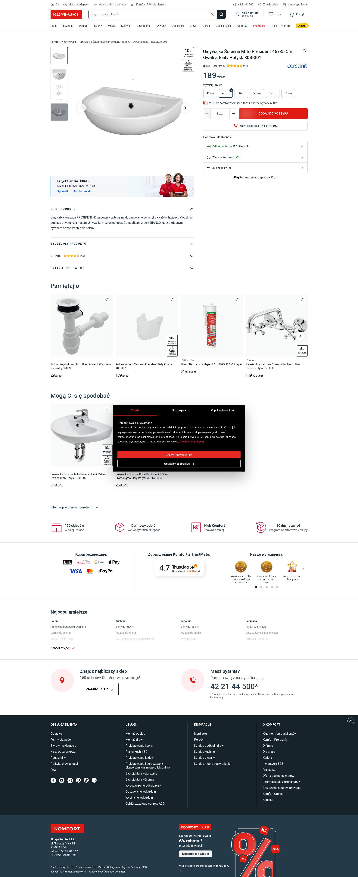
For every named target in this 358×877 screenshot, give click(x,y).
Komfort (56, 41)
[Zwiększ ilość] (233, 113)
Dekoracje (178, 25)
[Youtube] (61, 780)
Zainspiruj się (223, 25)
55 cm (272, 93)
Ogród (206, 25)
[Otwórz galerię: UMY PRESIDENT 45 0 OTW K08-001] (133, 108)
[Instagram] (70, 780)
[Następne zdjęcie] (185, 107)
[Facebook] (53, 780)
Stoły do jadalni (190, 626)
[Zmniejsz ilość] (207, 113)
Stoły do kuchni (125, 626)
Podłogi (83, 25)
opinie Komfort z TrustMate (185, 554)
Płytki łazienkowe (256, 626)
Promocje (259, 25)
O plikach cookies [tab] (223, 410)
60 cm (288, 93)
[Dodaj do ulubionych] (305, 51)
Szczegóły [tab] (179, 410)
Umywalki (70, 41)
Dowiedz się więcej (192, 441)
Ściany (98, 25)
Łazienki (68, 25)
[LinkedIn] (94, 780)
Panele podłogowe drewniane (68, 626)
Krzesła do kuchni (126, 632)
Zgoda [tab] (135, 410)
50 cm (241, 93)
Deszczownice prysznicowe (262, 632)
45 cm (210, 93)
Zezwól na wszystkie (179, 454)
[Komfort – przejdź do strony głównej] (67, 828)
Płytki (54, 25)
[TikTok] (86, 780)
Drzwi (193, 25)
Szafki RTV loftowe (62, 638)
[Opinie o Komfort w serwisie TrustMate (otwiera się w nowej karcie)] (179, 568)
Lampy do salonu (61, 632)
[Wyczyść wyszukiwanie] (212, 14)
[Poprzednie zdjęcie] (81, 107)
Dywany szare (189, 638)
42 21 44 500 (245, 4)
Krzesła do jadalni (191, 632)
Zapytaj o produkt (258, 125)
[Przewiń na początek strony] (350, 721)
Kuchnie (126, 25)
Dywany (161, 25)
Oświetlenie (144, 25)
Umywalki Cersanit (257, 638)
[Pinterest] (78, 780)
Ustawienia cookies (177, 463)
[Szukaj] (221, 14)
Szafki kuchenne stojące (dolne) (135, 638)
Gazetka (242, 25)
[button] (246, 14)
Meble (111, 25)
